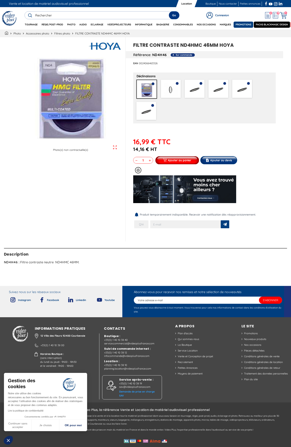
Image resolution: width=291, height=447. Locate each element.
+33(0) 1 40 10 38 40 (116, 339)
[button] (8, 440)
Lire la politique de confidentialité (26, 410)
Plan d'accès (185, 333)
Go (174, 15)
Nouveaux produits (255, 339)
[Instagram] (9, 299)
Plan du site (251, 379)
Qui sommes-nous (188, 339)
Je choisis (45, 425)
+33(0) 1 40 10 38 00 (52, 345)
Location (186, 3)
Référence (141, 55)
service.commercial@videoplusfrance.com (129, 343)
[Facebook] (38, 299)
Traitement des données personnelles (266, 373)
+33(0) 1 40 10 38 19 (130, 383)
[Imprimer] (138, 170)
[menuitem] (31, 25)
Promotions (251, 333)
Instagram (276, 3)
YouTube (270, 3)
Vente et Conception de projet (195, 356)
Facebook (266, 3)
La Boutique (185, 344)
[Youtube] (96, 299)
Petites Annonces (188, 367)
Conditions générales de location (263, 362)
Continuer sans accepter (17, 425)
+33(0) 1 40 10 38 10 (115, 365)
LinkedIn (281, 3)
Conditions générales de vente (262, 356)
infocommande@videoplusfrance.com (126, 355)
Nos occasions (252, 344)
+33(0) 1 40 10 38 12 (115, 352)
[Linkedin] (67, 299)
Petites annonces (250, 3)
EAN (135, 63)
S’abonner (270, 300)
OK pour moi (73, 425)
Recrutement (185, 362)
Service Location (188, 350)
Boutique (210, 3)
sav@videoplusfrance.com (134, 386)
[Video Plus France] (9, 18)
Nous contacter (228, 3)
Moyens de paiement (190, 373)
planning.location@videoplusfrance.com (127, 368)
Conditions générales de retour (262, 367)
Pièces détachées (254, 350)
